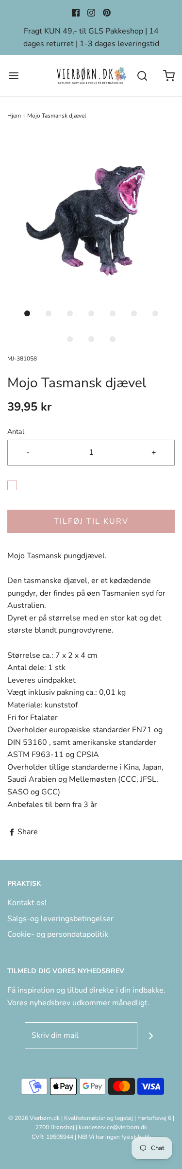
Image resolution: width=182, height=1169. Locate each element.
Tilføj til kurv (91, 521)
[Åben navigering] (13, 75)
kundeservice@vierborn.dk (113, 1127)
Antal (15, 431)
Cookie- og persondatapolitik (57, 934)
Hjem (14, 116)
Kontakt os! (27, 902)
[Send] (150, 1035)
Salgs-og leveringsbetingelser (60, 918)
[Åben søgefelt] (142, 75)
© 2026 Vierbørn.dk (34, 1118)
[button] (91, 219)
